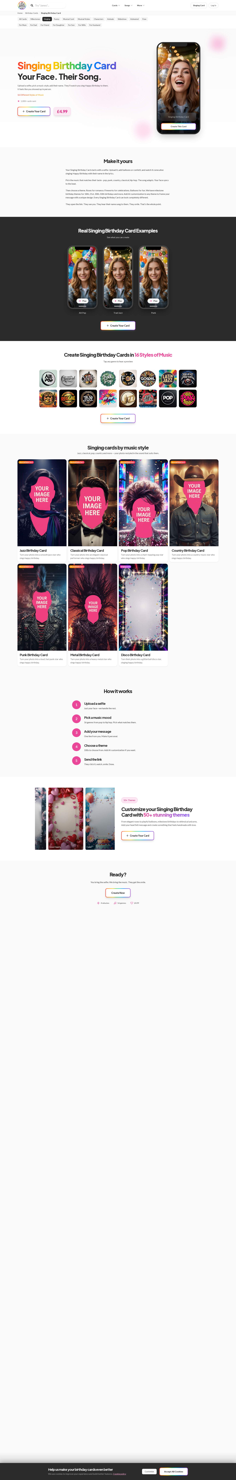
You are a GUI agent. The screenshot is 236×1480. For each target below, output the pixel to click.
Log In (213, 5)
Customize (149, 1471)
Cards (114, 5)
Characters (98, 19)
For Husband (94, 25)
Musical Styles (84, 19)
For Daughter (58, 25)
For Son (71, 25)
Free (144, 19)
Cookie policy (119, 1474)
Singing (47, 19)
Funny (56, 19)
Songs (127, 5)
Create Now (118, 892)
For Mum (22, 25)
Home (20, 13)
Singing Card (199, 5)
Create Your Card (35, 111)
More (139, 5)
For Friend (45, 25)
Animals (110, 19)
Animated (134, 19)
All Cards (23, 19)
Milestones (35, 19)
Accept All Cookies (173, 1471)
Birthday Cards (31, 13)
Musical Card (68, 19)
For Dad (33, 25)
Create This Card (178, 126)
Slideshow (122, 19)
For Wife (82, 25)
